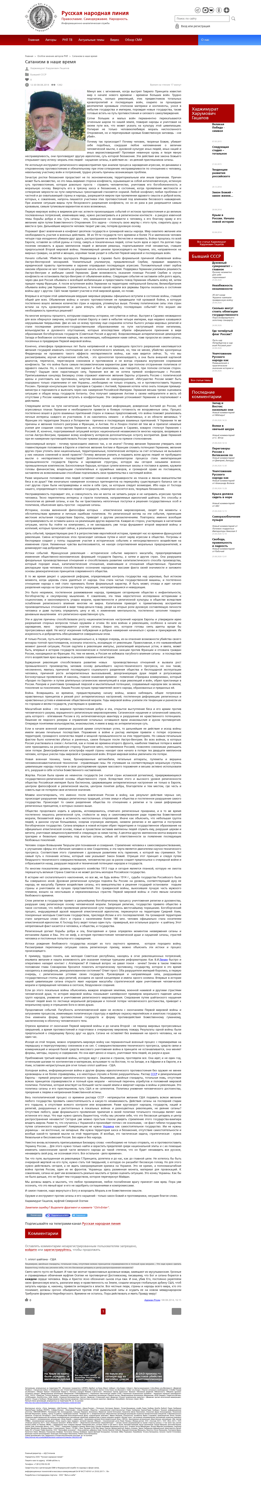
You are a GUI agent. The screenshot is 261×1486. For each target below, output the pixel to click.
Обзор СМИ (133, 39)
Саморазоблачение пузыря (226, 518)
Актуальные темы (91, 39)
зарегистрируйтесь (57, 1249)
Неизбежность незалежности (222, 287)
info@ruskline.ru (53, 1461)
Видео (114, 39)
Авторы (50, 39)
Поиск (233, 18)
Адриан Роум (152, 1300)
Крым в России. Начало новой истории (223, 218)
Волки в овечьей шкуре (223, 427)
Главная (33, 39)
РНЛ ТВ (67, 39)
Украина (108, 1126)
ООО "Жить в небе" (67, 1475)
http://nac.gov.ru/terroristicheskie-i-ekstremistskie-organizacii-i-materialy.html (53, 1403)
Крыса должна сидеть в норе (222, 495)
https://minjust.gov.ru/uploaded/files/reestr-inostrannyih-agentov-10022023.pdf (53, 1437)
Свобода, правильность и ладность (222, 543)
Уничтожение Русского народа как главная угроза (223, 357)
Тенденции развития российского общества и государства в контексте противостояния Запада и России (224, 173)
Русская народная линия (101, 1223)
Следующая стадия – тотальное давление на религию (221, 150)
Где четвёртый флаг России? (222, 332)
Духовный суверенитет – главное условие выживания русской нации (222, 266)
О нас (205, 39)
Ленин (164, 959)
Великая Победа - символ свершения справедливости (223, 127)
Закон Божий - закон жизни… (222, 194)
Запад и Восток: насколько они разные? (222, 406)
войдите (31, 1249)
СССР (154, 1074)
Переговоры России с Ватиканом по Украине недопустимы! (222, 452)
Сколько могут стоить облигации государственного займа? (225, 311)
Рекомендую (36, 1215)
